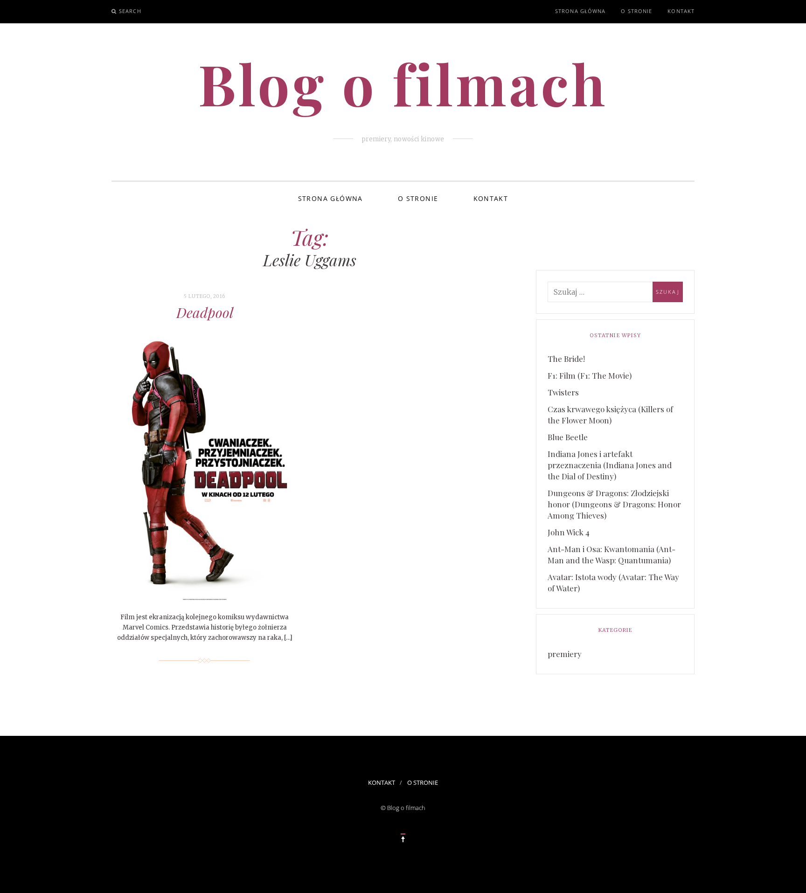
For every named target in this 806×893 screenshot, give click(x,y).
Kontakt (681, 10)
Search (130, 10)
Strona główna (580, 10)
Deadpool (204, 312)
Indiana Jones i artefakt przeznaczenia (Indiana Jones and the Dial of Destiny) (610, 465)
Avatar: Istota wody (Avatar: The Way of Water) (613, 582)
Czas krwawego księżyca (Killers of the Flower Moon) (610, 414)
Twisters (563, 392)
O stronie (636, 10)
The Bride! (566, 358)
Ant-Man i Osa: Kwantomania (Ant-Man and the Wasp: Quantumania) (611, 554)
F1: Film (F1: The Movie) (590, 375)
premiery (565, 654)
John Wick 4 (569, 532)
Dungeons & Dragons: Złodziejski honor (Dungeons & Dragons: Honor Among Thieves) (614, 504)
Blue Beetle (568, 437)
